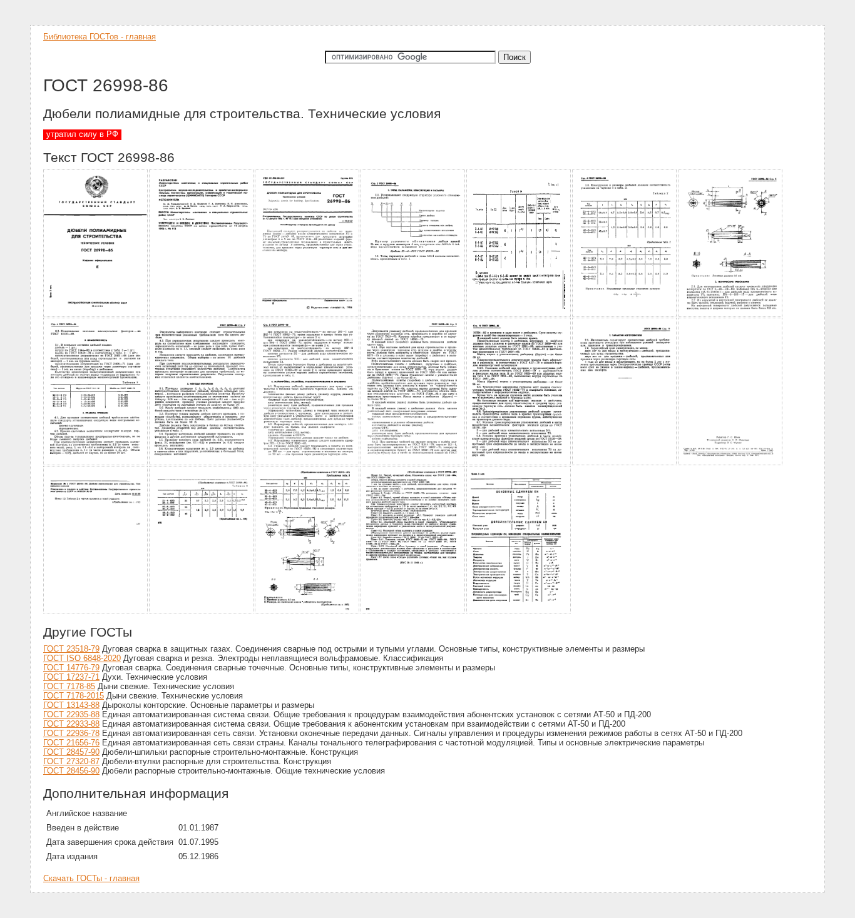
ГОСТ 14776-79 (71, 667)
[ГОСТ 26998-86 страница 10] (308, 463)
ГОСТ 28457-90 (71, 752)
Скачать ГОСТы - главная (91, 878)
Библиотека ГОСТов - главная (99, 36)
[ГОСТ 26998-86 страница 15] (96, 611)
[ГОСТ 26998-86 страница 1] (96, 315)
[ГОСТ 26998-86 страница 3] (308, 315)
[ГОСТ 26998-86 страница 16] (202, 611)
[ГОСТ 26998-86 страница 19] (519, 611)
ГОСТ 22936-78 (71, 733)
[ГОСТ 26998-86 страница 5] (519, 315)
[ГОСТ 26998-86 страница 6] (625, 315)
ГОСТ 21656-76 (71, 742)
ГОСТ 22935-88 (71, 714)
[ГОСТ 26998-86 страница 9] (202, 463)
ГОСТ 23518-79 (71, 648)
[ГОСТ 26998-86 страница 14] (731, 463)
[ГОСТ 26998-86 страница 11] (413, 463)
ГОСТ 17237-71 (71, 677)
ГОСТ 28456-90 (71, 770)
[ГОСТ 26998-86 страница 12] (519, 463)
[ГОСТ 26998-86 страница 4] (413, 315)
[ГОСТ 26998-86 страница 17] (308, 611)
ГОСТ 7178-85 (69, 686)
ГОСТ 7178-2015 (73, 695)
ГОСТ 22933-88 (71, 724)
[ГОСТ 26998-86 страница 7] (731, 315)
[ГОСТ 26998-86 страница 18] (413, 611)
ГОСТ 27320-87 (71, 761)
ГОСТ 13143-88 (71, 705)
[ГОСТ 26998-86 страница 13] (625, 463)
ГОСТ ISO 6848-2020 (82, 658)
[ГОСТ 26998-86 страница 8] (96, 463)
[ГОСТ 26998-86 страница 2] (202, 315)
